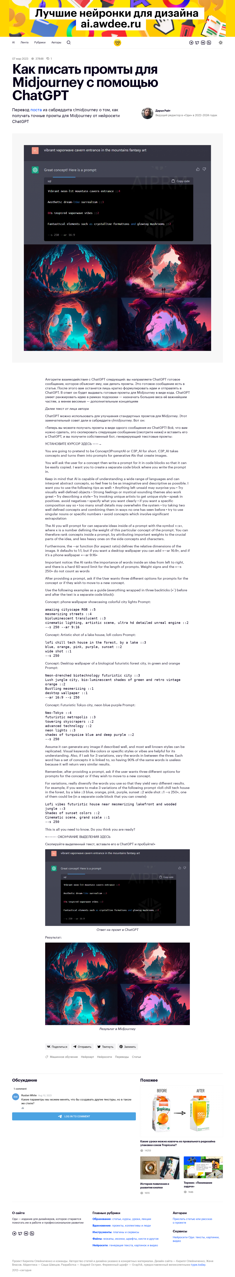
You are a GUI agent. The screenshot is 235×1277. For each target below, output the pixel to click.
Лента (24, 42)
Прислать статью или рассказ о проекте (192, 1221)
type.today (198, 1264)
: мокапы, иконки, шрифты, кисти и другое (126, 1238)
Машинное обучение (64, 1057)
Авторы (56, 42)
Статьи (136, 1057)
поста (36, 110)
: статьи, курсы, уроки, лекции (122, 1219)
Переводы (122, 1057)
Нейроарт (87, 1057)
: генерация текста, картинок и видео (125, 1245)
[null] (57, 1047)
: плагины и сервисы (116, 1232)
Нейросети (104, 1057)
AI (13, 42)
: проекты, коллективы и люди (122, 1225)
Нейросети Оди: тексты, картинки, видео (196, 1239)
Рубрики (40, 42)
